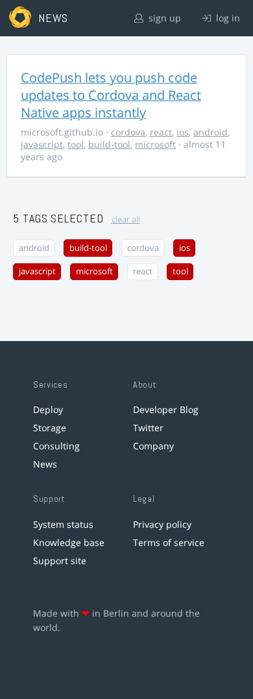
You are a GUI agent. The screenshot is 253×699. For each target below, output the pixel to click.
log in (226, 18)
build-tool (109, 144)
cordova (128, 132)
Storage (49, 427)
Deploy (48, 409)
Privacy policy (162, 524)
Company (153, 446)
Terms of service (168, 542)
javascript (42, 144)
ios (182, 132)
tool (75, 144)
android (210, 132)
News (45, 464)
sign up (163, 18)
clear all (126, 219)
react (161, 132)
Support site (59, 560)
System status (63, 524)
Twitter (148, 427)
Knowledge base (68, 542)
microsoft (155, 144)
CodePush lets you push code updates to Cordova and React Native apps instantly (111, 95)
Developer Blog (166, 409)
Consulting (56, 446)
